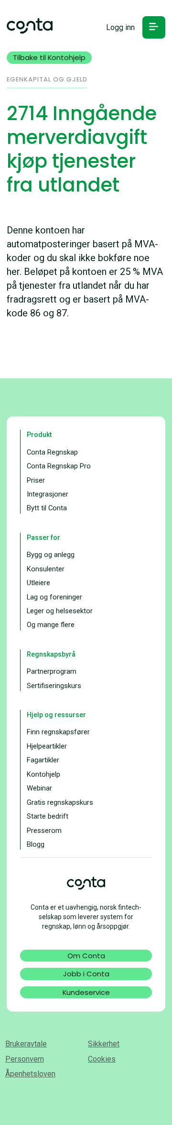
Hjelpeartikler (47, 746)
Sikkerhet (103, 1043)
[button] (153, 27)
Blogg (35, 844)
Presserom (44, 830)
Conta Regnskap (52, 452)
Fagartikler (43, 760)
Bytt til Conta (47, 508)
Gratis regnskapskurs (60, 802)
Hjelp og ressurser (56, 715)
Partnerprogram (51, 671)
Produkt (39, 434)
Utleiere (38, 582)
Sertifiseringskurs (54, 685)
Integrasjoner (47, 494)
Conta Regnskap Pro (59, 466)
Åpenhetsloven (30, 1073)
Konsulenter (45, 569)
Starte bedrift (47, 816)
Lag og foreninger (54, 597)
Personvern (24, 1059)
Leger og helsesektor (60, 611)
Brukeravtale (26, 1043)
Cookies (102, 1059)
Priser (36, 480)
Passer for (43, 537)
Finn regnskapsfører (58, 732)
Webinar (39, 788)
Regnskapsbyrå (51, 654)
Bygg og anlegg (51, 554)
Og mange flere (51, 624)
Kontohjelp (43, 774)
